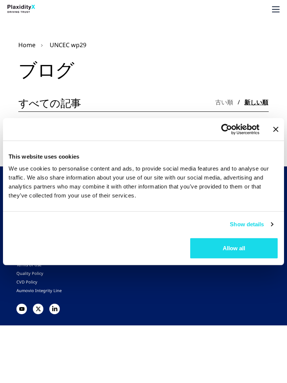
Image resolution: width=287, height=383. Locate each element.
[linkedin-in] (54, 309)
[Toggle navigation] (276, 9)
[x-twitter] (38, 309)
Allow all (234, 248)
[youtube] (21, 309)
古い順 (224, 102)
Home (27, 45)
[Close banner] (275, 129)
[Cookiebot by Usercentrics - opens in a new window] (226, 129)
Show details (247, 224)
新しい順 (256, 102)
